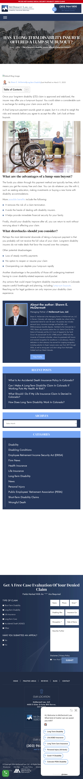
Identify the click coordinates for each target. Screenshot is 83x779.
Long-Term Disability (34, 82)
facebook (50, 358)
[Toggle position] (71, 710)
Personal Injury (16, 486)
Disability (13, 444)
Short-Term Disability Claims (23, 497)
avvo (66, 358)
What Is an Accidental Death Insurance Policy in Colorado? (41, 380)
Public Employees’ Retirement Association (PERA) (35, 492)
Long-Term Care (11, 619)
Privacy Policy (64, 655)
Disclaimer (54, 655)
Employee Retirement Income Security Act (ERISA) (35, 455)
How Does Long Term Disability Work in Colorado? (36, 402)
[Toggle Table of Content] (25, 90)
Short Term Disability (12, 605)
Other (7, 628)
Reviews (44, 681)
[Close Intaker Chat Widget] (76, 710)
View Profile (37, 357)
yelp (61, 358)
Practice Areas (29, 681)
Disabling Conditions (20, 449)
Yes (6, 640)
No (6, 644)
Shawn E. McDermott (18, 82)
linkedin (55, 358)
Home (11, 47)
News (11, 481)
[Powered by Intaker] (64, 774)
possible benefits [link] (17, 199)
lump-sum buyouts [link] (62, 285)
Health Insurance (17, 465)
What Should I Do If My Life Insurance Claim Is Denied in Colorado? (39, 395)
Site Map (17, 767)
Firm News (14, 460)
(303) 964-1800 (68, 6)
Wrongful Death (17, 502)
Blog (18, 47)
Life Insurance (16, 471)
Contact (66, 681)
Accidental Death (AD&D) (15, 623)
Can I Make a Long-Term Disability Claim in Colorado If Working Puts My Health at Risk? (38, 387)
